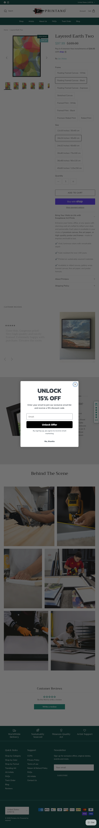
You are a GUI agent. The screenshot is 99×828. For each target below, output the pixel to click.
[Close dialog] (75, 384)
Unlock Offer (49, 425)
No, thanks (49, 441)
